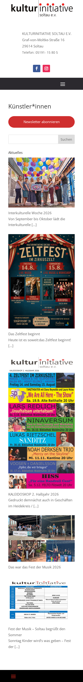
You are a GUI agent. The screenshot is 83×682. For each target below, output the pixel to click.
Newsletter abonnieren (42, 121)
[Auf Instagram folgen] (46, 68)
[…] (34, 224)
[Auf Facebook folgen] (36, 68)
